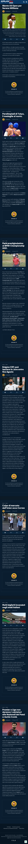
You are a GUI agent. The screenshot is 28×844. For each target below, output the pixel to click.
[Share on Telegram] (23, 39)
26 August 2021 (15, 119)
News (7, 364)
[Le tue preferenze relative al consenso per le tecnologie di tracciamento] (25, 841)
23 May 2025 (14, 11)
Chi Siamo (9, 826)
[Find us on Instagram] (13, 840)
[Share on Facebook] (5, 39)
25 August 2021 (15, 720)
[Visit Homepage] (7, 2)
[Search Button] (23, 2)
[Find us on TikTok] (15, 840)
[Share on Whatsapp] (17, 39)
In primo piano (8, 111)
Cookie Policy (21, 828)
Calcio (7, 707)
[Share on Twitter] (11, 39)
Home (3, 111)
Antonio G (8, 11)
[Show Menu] (26, 2)
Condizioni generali (16, 826)
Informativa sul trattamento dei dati (10, 828)
